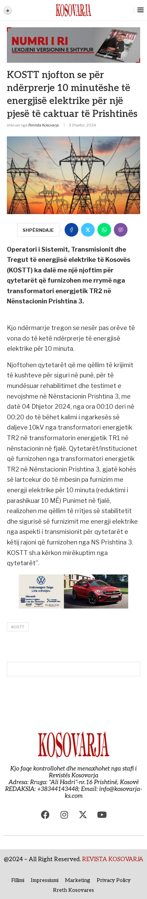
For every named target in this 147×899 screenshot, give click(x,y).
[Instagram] (64, 814)
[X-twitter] (83, 814)
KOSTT (17, 627)
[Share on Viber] (121, 230)
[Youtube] (101, 814)
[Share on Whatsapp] (104, 230)
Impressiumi (44, 880)
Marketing (77, 880)
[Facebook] (45, 814)
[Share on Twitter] (88, 230)
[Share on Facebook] (71, 230)
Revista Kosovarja (43, 125)
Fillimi (17, 880)
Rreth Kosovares (73, 890)
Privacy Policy (114, 880)
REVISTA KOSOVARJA (112, 859)
